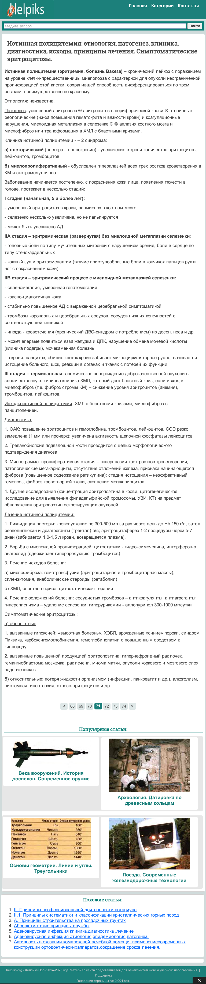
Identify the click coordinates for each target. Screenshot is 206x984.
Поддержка (103, 975)
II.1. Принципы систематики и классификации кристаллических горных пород (96, 915)
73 (115, 706)
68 (72, 706)
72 (107, 706)
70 (89, 706)
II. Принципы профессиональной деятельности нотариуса (75, 909)
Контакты (188, 5)
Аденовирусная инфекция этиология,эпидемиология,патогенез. (81, 936)
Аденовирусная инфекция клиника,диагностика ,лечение (74, 931)
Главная (138, 5)
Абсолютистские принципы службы (51, 925)
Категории (162, 5)
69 (81, 706)
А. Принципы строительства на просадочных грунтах (70, 920)
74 (124, 706)
